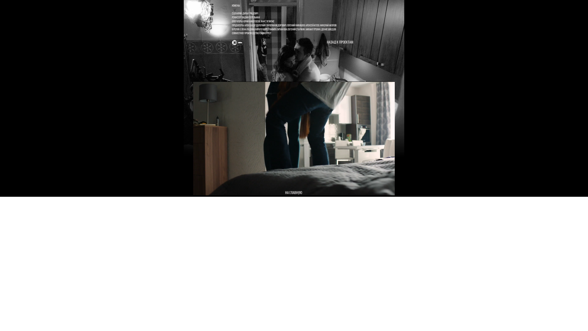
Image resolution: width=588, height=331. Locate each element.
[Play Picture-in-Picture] (385, 191)
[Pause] (197, 191)
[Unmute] (202, 191)
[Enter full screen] (391, 191)
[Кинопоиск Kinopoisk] (234, 42)
